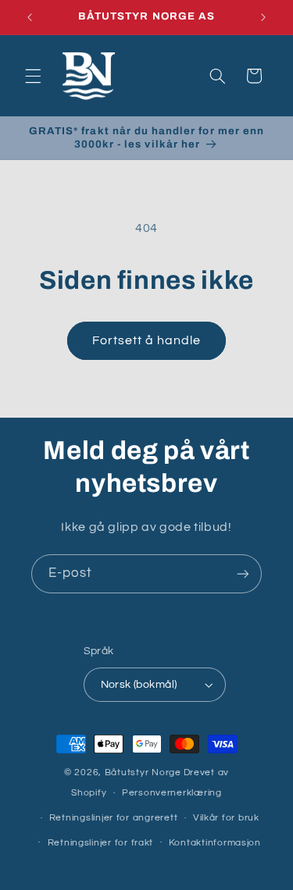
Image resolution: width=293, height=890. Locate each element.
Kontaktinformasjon (215, 842)
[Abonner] (243, 573)
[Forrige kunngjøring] (30, 17)
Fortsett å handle (147, 340)
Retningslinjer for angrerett (113, 817)
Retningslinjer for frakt (101, 842)
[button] (33, 76)
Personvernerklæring (172, 793)
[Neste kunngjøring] (263, 17)
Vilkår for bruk (226, 817)
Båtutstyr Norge (143, 772)
